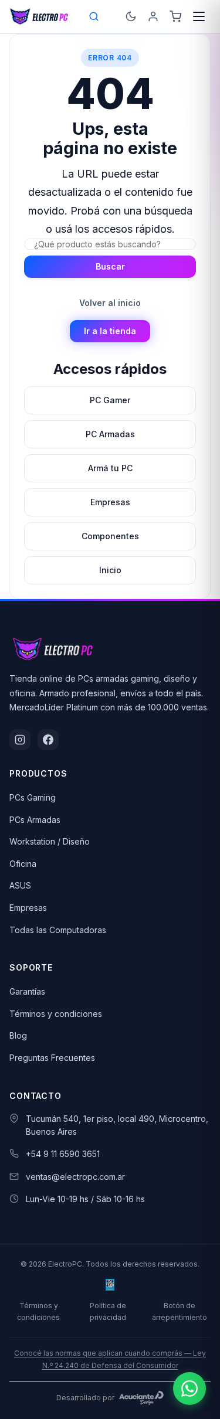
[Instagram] (20, 739)
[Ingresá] (153, 16)
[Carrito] (175, 16)
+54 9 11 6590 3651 (63, 1154)
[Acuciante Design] (141, 1398)
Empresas (28, 908)
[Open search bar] (94, 16)
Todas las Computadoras (57, 930)
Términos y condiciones (55, 1014)
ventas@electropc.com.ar (75, 1177)
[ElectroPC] (39, 16)
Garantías (27, 991)
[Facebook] (48, 739)
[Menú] (199, 16)
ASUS (20, 885)
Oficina (22, 864)
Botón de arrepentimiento (179, 1311)
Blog (18, 1035)
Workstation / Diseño (49, 841)
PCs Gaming (32, 797)
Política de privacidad (108, 1311)
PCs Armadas (34, 820)
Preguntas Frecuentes (52, 1058)
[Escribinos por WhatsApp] (189, 1388)
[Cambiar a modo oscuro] (130, 16)
